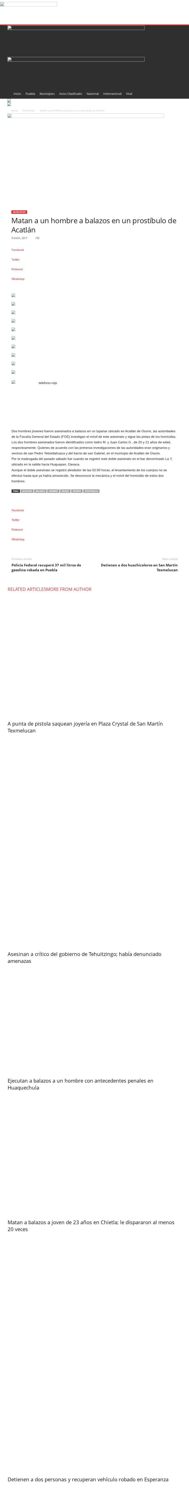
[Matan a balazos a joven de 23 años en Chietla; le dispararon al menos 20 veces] (95, 1154)
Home (14, 110)
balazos (40, 491)
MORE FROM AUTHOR (69, 589)
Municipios (47, 94)
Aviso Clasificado (70, 94)
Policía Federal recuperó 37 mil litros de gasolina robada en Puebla (46, 567)
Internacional (112, 94)
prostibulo (91, 491)
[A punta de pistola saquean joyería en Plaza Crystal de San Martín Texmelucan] (95, 655)
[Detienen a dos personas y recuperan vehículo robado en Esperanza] (95, 1352)
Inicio (17, 94)
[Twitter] (19, 1494)
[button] (175, 62)
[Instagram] (16, 1494)
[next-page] (11, 1489)
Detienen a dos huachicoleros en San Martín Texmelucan (139, 567)
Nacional (93, 94)
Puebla (30, 94)
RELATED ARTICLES (27, 589)
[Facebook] (13, 1494)
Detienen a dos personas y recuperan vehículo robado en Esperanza (88, 1479)
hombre (53, 491)
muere (65, 491)
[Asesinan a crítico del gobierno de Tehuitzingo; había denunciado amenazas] (95, 841)
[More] (95, 286)
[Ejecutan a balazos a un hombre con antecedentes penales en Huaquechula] (95, 1019)
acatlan (27, 491)
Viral (129, 94)
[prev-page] (9, 1489)
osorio (77, 491)
